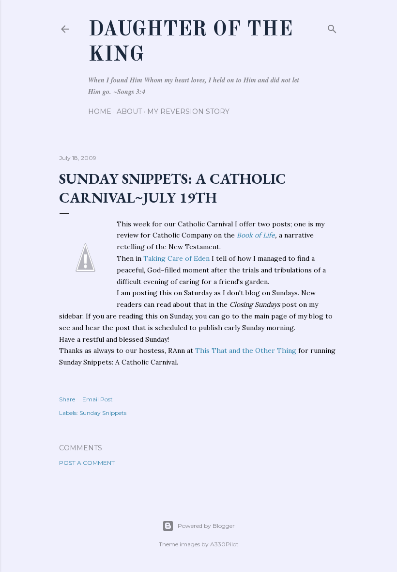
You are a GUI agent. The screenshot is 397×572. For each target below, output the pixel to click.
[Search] (332, 26)
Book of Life (256, 235)
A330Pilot (224, 544)
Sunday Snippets (102, 412)
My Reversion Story (188, 111)
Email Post (97, 399)
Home (99, 111)
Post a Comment (87, 462)
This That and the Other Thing (245, 350)
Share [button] (67, 399)
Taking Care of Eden (176, 258)
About (129, 111)
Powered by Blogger (206, 525)
